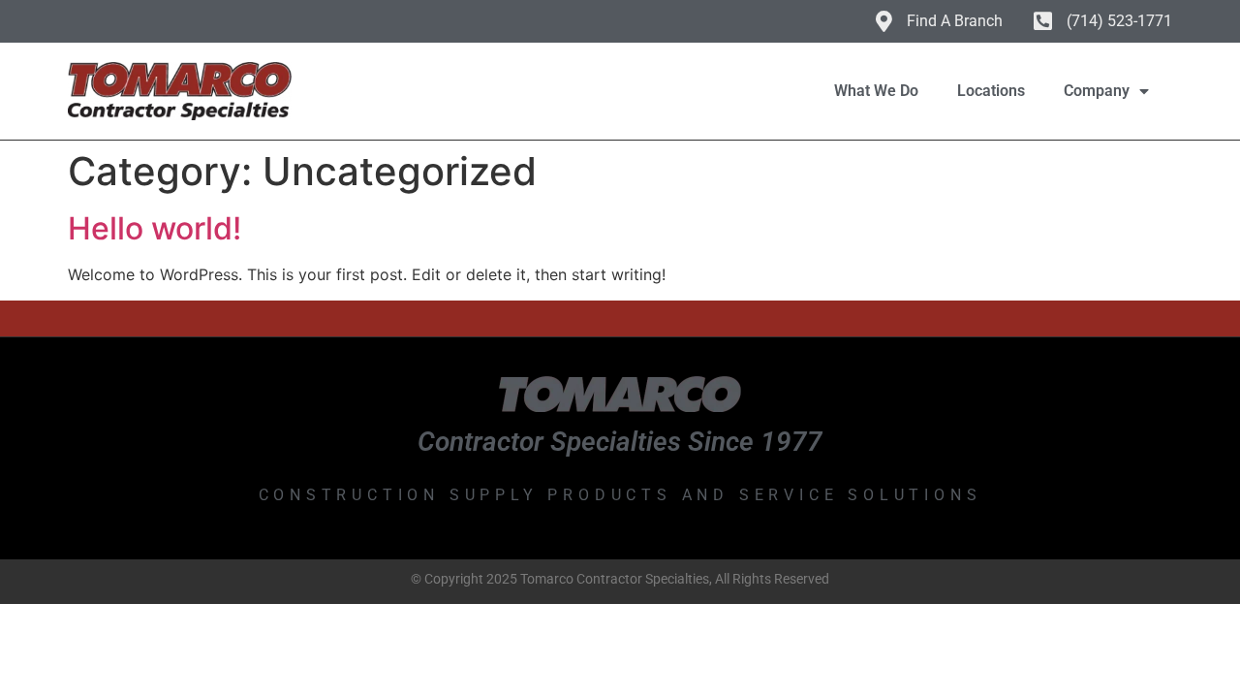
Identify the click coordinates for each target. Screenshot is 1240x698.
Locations (991, 90)
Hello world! (154, 228)
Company (1097, 90)
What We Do (876, 90)
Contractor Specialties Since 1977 (620, 442)
